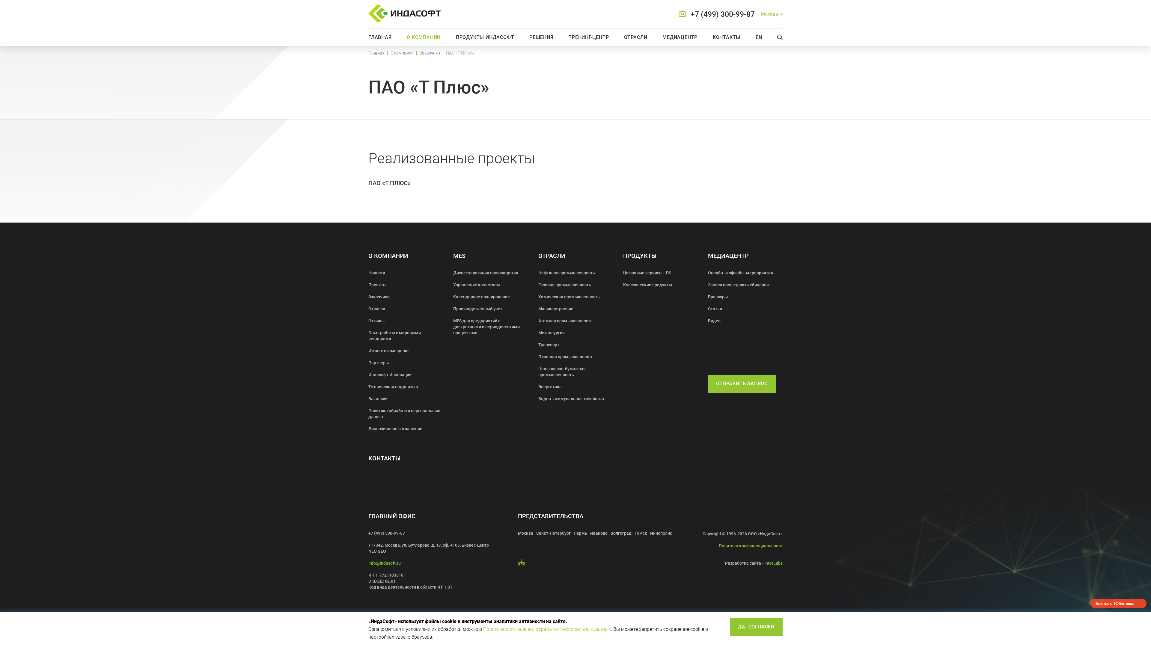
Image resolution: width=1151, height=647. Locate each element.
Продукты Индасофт (485, 37)
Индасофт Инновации (390, 374)
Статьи (715, 308)
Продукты (639, 256)
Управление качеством (476, 284)
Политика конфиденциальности (751, 545)
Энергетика (550, 386)
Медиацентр (679, 37)
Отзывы (376, 320)
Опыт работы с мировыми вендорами (394, 335)
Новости (376, 272)
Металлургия (551, 332)
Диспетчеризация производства (485, 272)
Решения (541, 37)
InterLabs (773, 563)
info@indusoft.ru (384, 563)
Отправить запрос (742, 383)
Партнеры (378, 362)
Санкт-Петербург (553, 533)
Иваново (599, 533)
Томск (641, 533)
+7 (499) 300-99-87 (723, 14)
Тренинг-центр (589, 37)
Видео (714, 320)
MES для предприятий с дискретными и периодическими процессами (486, 326)
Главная (380, 37)
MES (459, 256)
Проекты (377, 284)
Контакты (726, 37)
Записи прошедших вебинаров (738, 284)
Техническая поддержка (393, 386)
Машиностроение (555, 308)
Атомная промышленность (565, 320)
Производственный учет (477, 308)
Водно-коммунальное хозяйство (571, 398)
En (759, 37)
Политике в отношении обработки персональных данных (547, 629)
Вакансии (378, 398)
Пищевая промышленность (565, 356)
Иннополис (661, 533)
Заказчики (430, 53)
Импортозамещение (389, 350)
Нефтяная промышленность (566, 272)
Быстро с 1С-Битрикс (1115, 603)
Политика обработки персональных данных (404, 413)
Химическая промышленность (569, 296)
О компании (424, 37)
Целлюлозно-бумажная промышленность (562, 371)
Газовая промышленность (564, 284)
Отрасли (635, 37)
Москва (525, 533)
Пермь (580, 533)
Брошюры (718, 296)
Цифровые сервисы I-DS (647, 272)
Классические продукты (647, 284)
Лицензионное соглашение (395, 428)
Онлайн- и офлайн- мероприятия (740, 272)
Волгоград (621, 533)
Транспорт (548, 344)
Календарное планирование (481, 296)
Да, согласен (756, 627)
